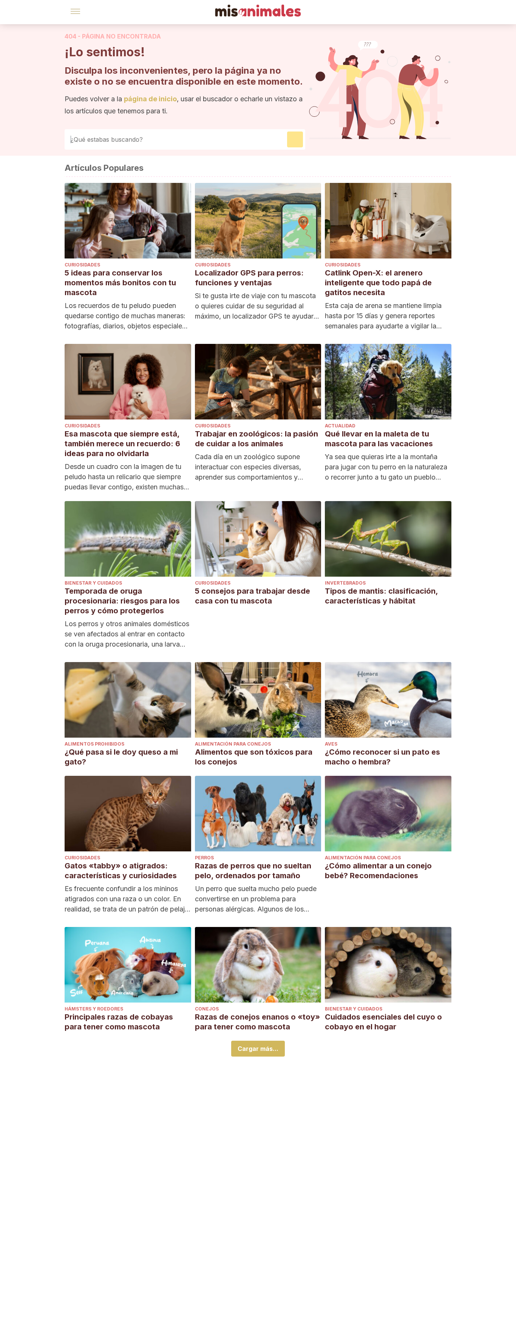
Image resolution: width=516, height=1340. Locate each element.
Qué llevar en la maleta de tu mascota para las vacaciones (379, 438)
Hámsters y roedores (94, 1009)
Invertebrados (345, 583)
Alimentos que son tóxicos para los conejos (253, 756)
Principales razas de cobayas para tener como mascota (119, 1021)
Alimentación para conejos (233, 744)
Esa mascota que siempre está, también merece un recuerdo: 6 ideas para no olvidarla (122, 443)
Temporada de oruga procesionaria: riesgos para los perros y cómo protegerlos (122, 600)
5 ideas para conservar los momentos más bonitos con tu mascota (120, 282)
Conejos (207, 1009)
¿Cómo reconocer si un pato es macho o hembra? (382, 756)
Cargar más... (258, 1048)
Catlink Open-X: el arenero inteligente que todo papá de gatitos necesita (378, 282)
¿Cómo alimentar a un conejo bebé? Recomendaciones (378, 870)
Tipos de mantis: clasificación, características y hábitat (381, 595)
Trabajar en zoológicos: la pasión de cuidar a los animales (256, 438)
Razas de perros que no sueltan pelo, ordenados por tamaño (253, 870)
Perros (204, 857)
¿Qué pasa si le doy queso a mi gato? (121, 756)
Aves (331, 744)
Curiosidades (82, 265)
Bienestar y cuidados (93, 583)
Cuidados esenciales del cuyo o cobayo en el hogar (383, 1021)
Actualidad (340, 426)
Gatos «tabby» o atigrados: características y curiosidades (121, 870)
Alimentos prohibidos (94, 744)
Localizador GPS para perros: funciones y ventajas (249, 277)
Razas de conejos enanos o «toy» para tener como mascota (257, 1021)
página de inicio (150, 99)
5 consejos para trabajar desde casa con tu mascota (252, 595)
